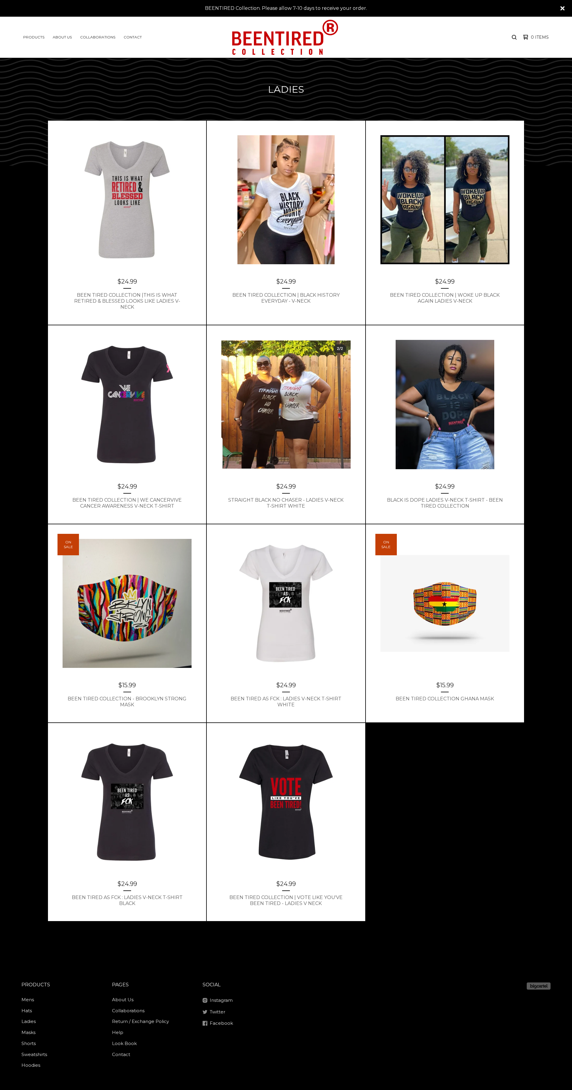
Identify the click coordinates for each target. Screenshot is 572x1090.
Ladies (28, 1021)
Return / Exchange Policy (140, 1021)
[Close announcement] (562, 8)
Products (33, 37)
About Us (62, 37)
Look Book (124, 1043)
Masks (28, 1032)
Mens (27, 999)
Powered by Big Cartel (539, 986)
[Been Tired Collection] (285, 37)
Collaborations (97, 37)
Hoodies (30, 1065)
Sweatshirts (34, 1054)
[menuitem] (33, 37)
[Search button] (514, 37)
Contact (133, 37)
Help (117, 1032)
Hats (26, 1010)
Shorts (28, 1043)
